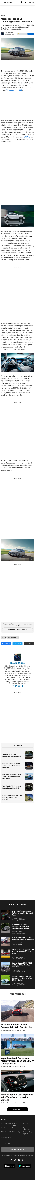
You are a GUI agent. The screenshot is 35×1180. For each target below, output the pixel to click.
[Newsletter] (25, 2)
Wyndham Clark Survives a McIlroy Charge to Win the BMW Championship (17, 1061)
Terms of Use (16, 1128)
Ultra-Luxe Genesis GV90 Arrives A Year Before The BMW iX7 (11, 766)
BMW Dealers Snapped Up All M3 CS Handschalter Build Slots (23, 952)
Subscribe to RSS (6, 1132)
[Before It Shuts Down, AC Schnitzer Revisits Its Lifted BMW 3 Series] (5, 976)
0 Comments (30, 33)
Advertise (4, 1128)
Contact (25, 1124)
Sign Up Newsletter (26, 1128)
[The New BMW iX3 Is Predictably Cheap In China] (29, 752)
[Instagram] (19, 686)
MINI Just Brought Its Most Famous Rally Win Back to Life (23, 938)
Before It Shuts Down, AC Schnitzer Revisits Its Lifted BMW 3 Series (22, 978)
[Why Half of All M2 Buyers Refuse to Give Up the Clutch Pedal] (5, 911)
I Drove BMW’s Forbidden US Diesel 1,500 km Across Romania (12, 798)
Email (30, 643)
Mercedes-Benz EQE (14, 90)
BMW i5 (27, 137)
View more (16, 1109)
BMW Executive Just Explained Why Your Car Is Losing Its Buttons (17, 1097)
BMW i (3, 15)
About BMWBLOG (6, 1124)
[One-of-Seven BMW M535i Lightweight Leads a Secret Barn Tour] (5, 963)
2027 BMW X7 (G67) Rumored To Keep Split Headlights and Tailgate (20, 926)
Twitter (18, 643)
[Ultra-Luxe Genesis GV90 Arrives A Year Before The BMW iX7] (29, 763)
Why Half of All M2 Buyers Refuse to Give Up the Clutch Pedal (22, 913)
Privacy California (6, 1137)
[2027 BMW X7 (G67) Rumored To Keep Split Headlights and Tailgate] (5, 924)
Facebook (7, 643)
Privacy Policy (16, 1132)
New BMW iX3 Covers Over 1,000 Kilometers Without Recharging (11, 776)
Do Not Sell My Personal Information (27, 1133)
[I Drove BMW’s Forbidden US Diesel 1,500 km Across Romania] (29, 795)
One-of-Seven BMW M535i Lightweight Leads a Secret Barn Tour (22, 965)
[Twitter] (16, 686)
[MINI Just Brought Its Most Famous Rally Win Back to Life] (5, 937)
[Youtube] (19, 1161)
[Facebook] (12, 686)
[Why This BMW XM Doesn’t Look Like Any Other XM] (29, 784)
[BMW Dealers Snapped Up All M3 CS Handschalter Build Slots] (5, 950)
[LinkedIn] (22, 686)
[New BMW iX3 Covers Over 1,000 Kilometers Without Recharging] (29, 774)
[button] (31, 559)
